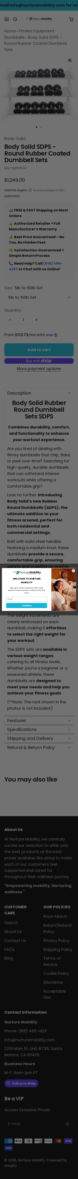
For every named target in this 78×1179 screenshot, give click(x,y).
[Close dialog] (73, 570)
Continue (26, 605)
